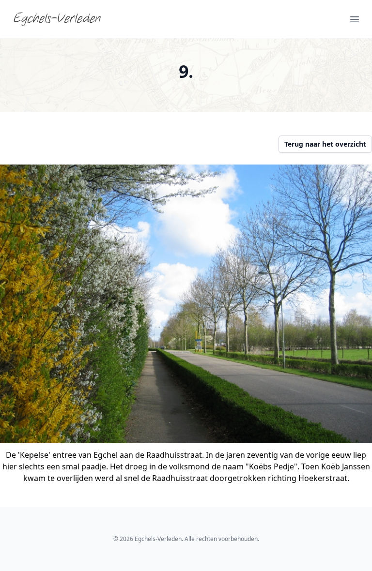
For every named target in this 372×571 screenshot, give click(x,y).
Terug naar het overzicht (325, 144)
